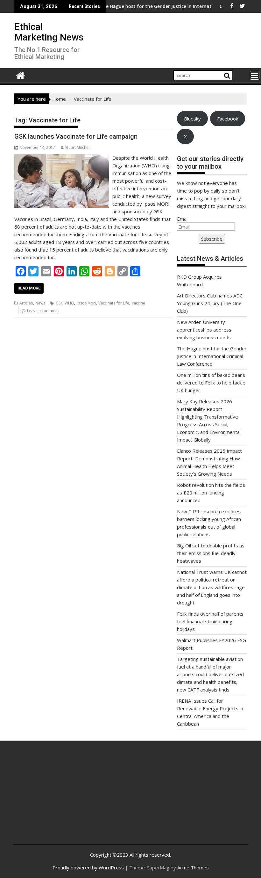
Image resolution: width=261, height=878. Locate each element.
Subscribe (211, 239)
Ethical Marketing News (48, 32)
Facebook (227, 118)
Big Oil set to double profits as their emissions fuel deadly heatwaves (210, 553)
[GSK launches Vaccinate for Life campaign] (61, 158)
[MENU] (254, 75)
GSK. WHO (65, 303)
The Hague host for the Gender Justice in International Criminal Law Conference (212, 356)
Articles (26, 303)
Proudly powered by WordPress (88, 867)
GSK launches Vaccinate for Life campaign (76, 136)
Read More (29, 288)
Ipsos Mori (86, 303)
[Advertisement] (56, 797)
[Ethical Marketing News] (20, 75)
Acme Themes (193, 867)
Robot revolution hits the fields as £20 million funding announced (211, 492)
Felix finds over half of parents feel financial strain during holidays (210, 621)
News (40, 303)
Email (182, 219)
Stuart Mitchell (77, 147)
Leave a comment (43, 310)
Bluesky (192, 118)
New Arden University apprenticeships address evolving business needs (204, 329)
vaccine (138, 303)
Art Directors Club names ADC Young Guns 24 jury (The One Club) (210, 303)
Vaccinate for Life (113, 303)
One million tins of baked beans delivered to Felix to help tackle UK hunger (211, 382)
